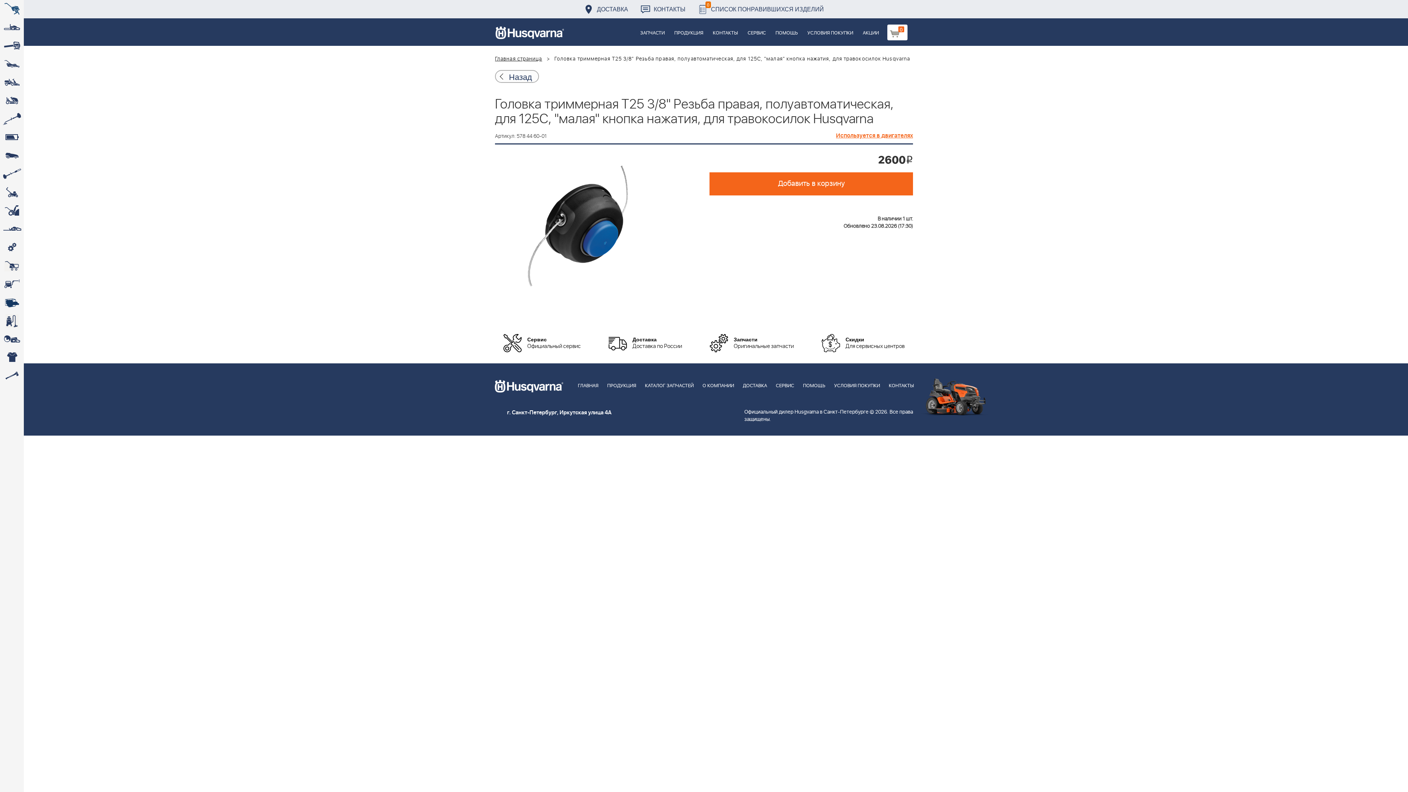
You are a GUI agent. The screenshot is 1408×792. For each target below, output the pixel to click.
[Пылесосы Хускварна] (12, 321)
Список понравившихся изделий (765, 7)
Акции (871, 33)
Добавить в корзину (811, 183)
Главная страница (518, 59)
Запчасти (652, 33)
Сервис (757, 33)
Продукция (688, 33)
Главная (588, 385)
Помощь (787, 33)
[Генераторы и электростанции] (12, 266)
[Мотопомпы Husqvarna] (12, 302)
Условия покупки (830, 33)
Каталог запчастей (669, 385)
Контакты (669, 9)
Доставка (612, 9)
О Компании (718, 385)
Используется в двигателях (874, 135)
